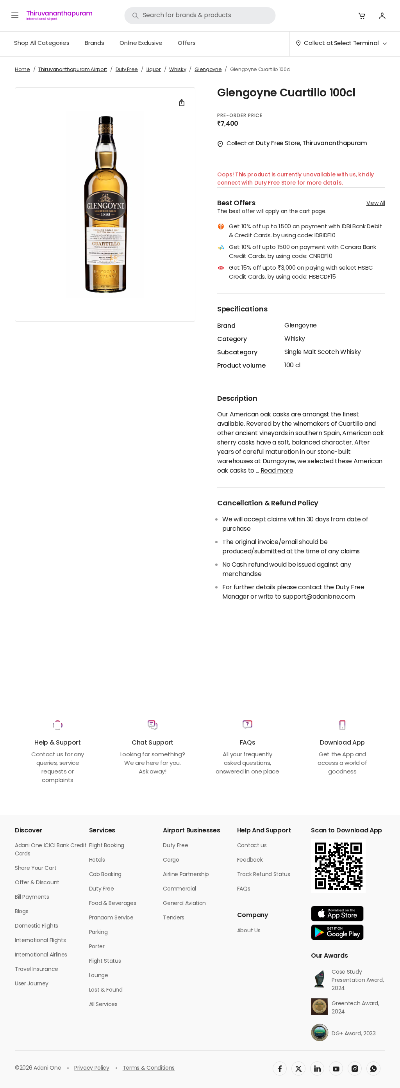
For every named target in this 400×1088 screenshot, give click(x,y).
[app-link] (337, 913)
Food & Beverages (112, 903)
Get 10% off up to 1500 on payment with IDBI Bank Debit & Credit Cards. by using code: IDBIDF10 (305, 231)
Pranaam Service (111, 918)
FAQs (243, 889)
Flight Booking (107, 845)
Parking (98, 932)
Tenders (173, 918)
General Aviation (184, 903)
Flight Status (105, 961)
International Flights (40, 940)
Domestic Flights (36, 926)
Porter (97, 946)
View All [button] (375, 203)
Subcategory (237, 353)
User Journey (31, 984)
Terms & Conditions (149, 1068)
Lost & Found (106, 990)
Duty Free (101, 889)
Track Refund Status (263, 874)
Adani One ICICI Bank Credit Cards (50, 850)
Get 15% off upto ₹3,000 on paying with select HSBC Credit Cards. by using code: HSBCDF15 (301, 273)
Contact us (252, 845)
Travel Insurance (36, 969)
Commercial (179, 889)
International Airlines (41, 955)
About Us (248, 930)
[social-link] (280, 1068)
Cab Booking (105, 874)
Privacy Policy (91, 1068)
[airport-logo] (59, 16)
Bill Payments (32, 897)
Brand (226, 326)
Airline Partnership (186, 874)
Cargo (171, 860)
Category (231, 339)
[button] (362, 16)
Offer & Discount (37, 882)
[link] (200, 15)
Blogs (21, 911)
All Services (103, 1004)
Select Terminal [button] (356, 44)
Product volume (241, 366)
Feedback (249, 860)
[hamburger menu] (15, 16)
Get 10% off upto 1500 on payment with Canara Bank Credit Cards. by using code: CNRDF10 (302, 252)
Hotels (97, 860)
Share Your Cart (35, 868)
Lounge (98, 975)
